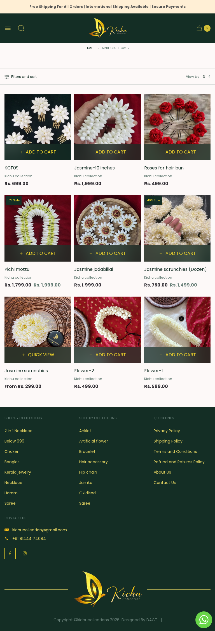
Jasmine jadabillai (93, 269)
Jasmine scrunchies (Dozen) (175, 269)
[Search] (21, 28)
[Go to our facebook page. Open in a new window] (10, 553)
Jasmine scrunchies (26, 370)
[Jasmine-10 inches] (107, 127)
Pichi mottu (16, 269)
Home (90, 48)
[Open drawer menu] (8, 28)
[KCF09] (37, 127)
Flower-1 (153, 370)
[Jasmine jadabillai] (107, 228)
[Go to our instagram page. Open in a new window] (24, 553)
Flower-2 (84, 370)
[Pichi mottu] (37, 228)
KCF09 (11, 168)
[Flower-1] (177, 330)
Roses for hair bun (164, 168)
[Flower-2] (107, 330)
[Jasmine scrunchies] (37, 330)
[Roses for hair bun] (177, 127)
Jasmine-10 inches (94, 168)
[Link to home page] (107, 589)
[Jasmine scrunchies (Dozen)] (177, 228)
